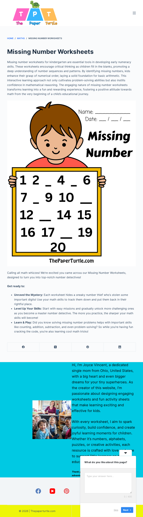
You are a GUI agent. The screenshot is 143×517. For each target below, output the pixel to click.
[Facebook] (23, 347)
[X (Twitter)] (55, 347)
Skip (116, 509)
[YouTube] (52, 491)
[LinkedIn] (120, 347)
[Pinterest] (88, 347)
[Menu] (134, 13)
